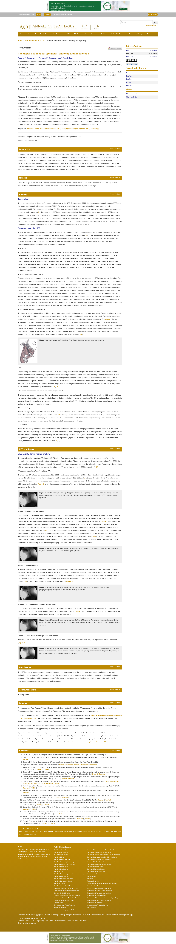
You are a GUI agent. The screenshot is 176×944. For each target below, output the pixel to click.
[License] (133, 61)
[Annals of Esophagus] (60, 25)
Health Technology (60, 907)
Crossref (39, 769)
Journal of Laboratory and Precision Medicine (102, 857)
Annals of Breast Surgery (62, 859)
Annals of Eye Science (61, 869)
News (149, 34)
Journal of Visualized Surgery (96, 871)
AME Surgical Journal (61, 855)
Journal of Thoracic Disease (96, 869)
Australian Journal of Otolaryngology (66, 888)
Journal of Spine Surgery (95, 867)
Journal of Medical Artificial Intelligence (99, 859)
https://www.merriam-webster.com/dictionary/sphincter (78, 765)
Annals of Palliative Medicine (63, 879)
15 (46, 530)
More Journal (91, 907)
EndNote (129, 76)
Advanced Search (152, 25)
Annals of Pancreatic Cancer (63, 881)
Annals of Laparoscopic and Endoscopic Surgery (70, 874)
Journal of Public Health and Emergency (100, 864)
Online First (115, 34)
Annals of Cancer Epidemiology (64, 862)
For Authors (44, 34)
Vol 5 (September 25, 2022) (34, 41)
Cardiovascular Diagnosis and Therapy (66, 891)
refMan (128, 82)
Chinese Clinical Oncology (62, 893)
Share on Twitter (132, 97)
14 (85, 478)
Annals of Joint (58, 871)
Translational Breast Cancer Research (99, 891)
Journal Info (32, 34)
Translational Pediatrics (94, 903)
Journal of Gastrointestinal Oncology (99, 852)
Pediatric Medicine (93, 881)
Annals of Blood (59, 857)
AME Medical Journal (61, 852)
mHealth (90, 879)
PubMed (26, 759)
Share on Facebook (133, 94)
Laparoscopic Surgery (94, 874)
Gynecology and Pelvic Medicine (64, 905)
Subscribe (153, 14)
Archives (104, 34)
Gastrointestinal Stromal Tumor (64, 900)
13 (97, 467)
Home (22, 34)
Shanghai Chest (92, 886)
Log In (39, 14)
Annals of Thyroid (59, 883)
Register (47, 14)
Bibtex (128, 73)
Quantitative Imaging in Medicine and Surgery (102, 883)
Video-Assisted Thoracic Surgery (97, 905)
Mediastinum (91, 876)
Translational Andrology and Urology (99, 893)
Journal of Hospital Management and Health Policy (103, 855)
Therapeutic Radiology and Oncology (99, 888)
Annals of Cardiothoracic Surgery (64, 864)
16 (93, 536)
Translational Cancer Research (97, 895)
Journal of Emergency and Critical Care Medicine (103, 850)
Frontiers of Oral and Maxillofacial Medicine (68, 898)
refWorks (129, 85)
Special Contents (91, 34)
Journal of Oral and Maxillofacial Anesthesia (101, 862)
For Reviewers (58, 34)
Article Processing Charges (133, 34)
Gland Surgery (58, 903)
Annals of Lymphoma (61, 876)
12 (59, 441)
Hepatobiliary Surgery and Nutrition (65, 910)
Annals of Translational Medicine (64, 886)
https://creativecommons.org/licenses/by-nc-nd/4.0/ (87, 742)
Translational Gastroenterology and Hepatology (102, 898)
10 (57, 387)
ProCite (128, 79)
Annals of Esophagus (61, 867)
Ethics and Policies (74, 34)
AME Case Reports (60, 850)
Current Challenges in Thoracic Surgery (67, 895)
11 (59, 415)
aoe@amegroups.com (30, 923)
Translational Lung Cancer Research (99, 900)
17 (95, 536)
